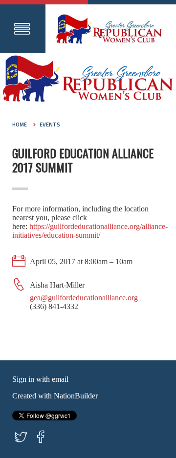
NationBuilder (76, 396)
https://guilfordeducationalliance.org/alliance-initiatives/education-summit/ (90, 230)
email (60, 379)
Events (50, 124)
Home (19, 124)
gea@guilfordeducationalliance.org (84, 297)
